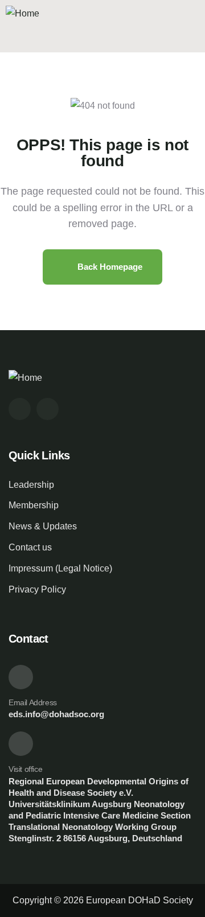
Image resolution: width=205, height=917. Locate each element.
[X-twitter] (20, 409)
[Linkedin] (47, 409)
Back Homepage (108, 267)
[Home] (22, 14)
